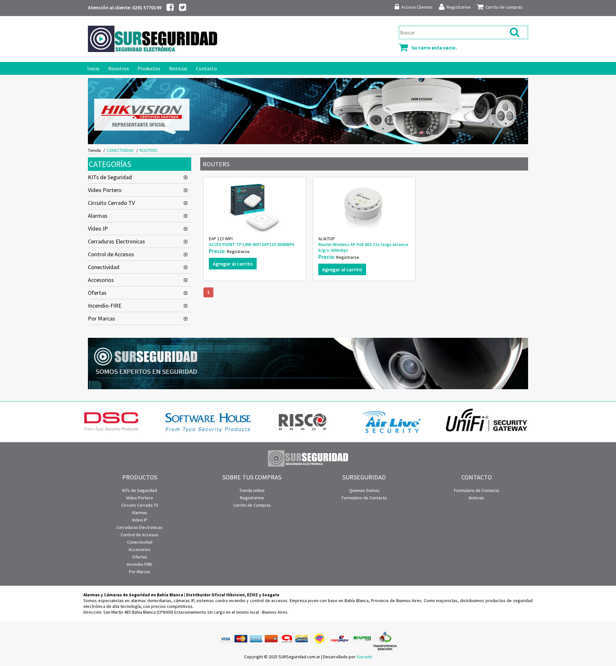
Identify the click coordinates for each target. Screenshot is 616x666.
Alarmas (97, 215)
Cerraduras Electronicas (116, 241)
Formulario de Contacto (364, 498)
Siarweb (364, 657)
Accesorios (101, 280)
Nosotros (118, 68)
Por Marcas (101, 318)
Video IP (98, 228)
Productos (149, 68)
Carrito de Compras (252, 505)
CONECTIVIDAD (120, 150)
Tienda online (252, 490)
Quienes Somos (364, 490)
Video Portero (105, 190)
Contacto (206, 68)
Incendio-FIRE (105, 305)
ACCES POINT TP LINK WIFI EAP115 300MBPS (252, 244)
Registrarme (252, 498)
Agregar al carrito (233, 263)
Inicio (93, 68)
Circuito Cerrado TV (111, 202)
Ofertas (97, 292)
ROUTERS (149, 150)
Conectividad (103, 267)
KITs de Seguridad (110, 177)
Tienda (94, 150)
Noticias (178, 68)
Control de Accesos (111, 254)
